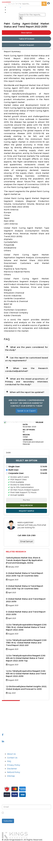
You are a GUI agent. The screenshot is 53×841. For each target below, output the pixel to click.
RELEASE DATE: (33, 423)
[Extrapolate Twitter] (26, 738)
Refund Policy (13, 772)
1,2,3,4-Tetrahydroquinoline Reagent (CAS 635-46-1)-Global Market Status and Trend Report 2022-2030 (26, 673)
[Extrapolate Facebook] (2, 735)
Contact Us (12, 758)
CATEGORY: (28, 440)
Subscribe (8, 821)
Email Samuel (26, 541)
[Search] (21, 18)
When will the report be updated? (25, 391)
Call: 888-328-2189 (26, 535)
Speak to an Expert (26, 411)
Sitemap (11, 776)
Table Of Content (26, 39)
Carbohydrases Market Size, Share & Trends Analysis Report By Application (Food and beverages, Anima (24, 560)
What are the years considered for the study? (26, 347)
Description (26, 33)
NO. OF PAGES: (29, 430)
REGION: (26, 435)
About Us (11, 754)
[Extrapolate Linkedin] (3, 741)
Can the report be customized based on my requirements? (26, 358)
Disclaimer (12, 768)
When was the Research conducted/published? (26, 368)
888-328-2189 (9, 724)
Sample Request (26, 45)
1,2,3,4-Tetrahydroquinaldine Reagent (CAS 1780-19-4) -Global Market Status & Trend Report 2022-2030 (26, 627)
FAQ (9, 761)
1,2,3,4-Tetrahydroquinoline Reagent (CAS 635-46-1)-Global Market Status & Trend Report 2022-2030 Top (25, 658)
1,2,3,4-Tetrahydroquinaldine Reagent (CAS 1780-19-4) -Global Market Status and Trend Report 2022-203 (26, 642)
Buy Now (26, 500)
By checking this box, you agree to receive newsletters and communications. (24, 814)
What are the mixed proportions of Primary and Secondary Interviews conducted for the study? (26, 381)
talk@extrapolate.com (12, 722)
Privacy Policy (13, 765)
